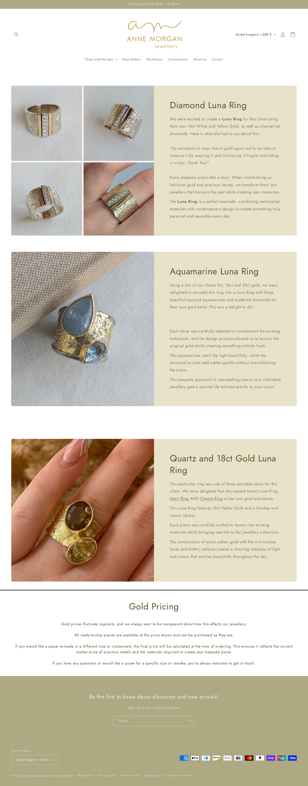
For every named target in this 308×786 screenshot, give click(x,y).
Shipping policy (153, 775)
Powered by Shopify (61, 775)
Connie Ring (211, 498)
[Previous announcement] (13, 4)
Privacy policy (107, 775)
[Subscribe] (189, 721)
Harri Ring (180, 498)
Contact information (180, 775)
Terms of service (130, 775)
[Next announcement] (295, 4)
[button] (16, 34)
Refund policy (86, 775)
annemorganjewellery (35, 775)
